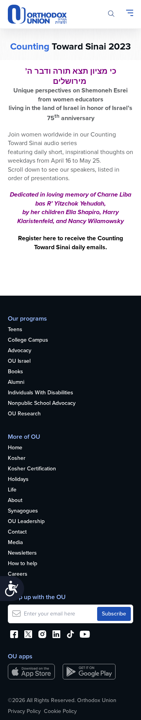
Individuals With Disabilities (40, 393)
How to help (22, 563)
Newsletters (22, 553)
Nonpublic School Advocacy (42, 403)
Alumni (16, 382)
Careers (17, 574)
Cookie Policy (60, 711)
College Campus (28, 340)
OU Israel (19, 361)
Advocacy (19, 351)
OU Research (24, 414)
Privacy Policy (24, 711)
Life (12, 490)
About (15, 500)
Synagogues (23, 511)
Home (15, 448)
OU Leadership (26, 521)
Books (15, 372)
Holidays (18, 479)
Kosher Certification (32, 469)
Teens (15, 329)
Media (15, 542)
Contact (17, 532)
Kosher (16, 458)
